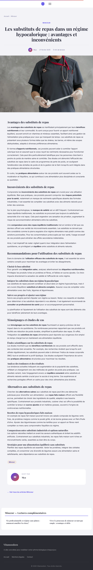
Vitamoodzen (11, 544)
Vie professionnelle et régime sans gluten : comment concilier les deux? (23, 522)
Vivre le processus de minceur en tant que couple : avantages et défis (66, 522)
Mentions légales (18, 557)
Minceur (14, 16)
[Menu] (50, 4)
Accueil (6, 16)
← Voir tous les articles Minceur (20, 492)
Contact (30, 557)
